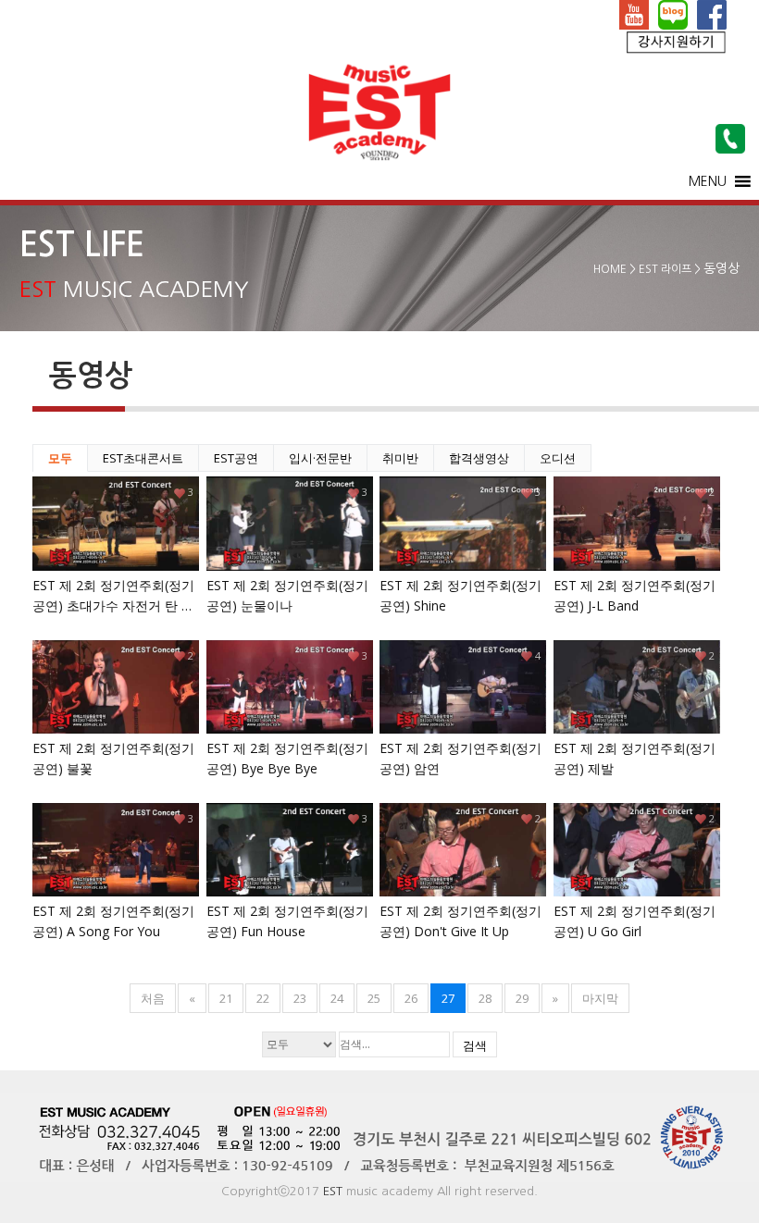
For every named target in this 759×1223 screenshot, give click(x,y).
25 (373, 998)
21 (225, 998)
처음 (153, 998)
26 (410, 998)
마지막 (600, 998)
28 (485, 998)
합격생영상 (479, 458)
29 (522, 998)
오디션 (558, 458)
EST (332, 1191)
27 (448, 998)
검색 (475, 1045)
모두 (60, 458)
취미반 (400, 458)
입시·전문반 (320, 458)
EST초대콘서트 (143, 458)
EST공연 (236, 458)
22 (262, 998)
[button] (708, 181)
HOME (610, 269)
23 (299, 998)
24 (336, 998)
